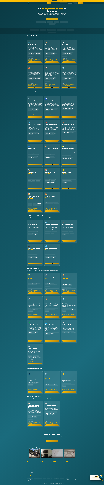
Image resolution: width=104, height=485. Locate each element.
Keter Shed (30, 77)
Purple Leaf (52, 284)
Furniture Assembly (50, 44)
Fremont (50, 85)
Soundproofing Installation (34, 248)
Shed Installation (32, 69)
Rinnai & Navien (53, 133)
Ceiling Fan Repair (29, 473)
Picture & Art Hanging (30, 472)
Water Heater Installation (51, 124)
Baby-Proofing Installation (68, 375)
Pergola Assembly (49, 277)
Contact (58, 2)
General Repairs (32, 405)
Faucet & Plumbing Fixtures (34, 124)
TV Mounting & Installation (34, 44)
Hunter (68, 77)
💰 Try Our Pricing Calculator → (52, 18)
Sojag (52, 283)
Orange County (30, 60)
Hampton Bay (64, 77)
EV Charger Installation (67, 224)
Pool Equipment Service (51, 324)
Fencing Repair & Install (67, 277)
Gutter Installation (66, 300)
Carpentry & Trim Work (33, 172)
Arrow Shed (34, 78)
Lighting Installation (67, 172)
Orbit (38, 283)
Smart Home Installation (68, 148)
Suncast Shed (34, 77)
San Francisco (36, 59)
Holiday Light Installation (34, 324)
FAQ (66, 462)
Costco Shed (38, 78)
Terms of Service (67, 464)
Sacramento (34, 60)
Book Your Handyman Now (52, 440)
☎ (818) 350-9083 (63, 2)
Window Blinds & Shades (51, 172)
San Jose (39, 59)
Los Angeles (29, 59)
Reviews (45, 2)
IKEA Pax (32, 382)
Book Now (35, 62)
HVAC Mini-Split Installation (51, 224)
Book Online (80, 2)
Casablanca (71, 77)
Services (41, 2)
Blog (52, 2)
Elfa (29, 382)
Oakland (53, 84)
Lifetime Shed (39, 77)
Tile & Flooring (31, 148)
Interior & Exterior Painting (51, 148)
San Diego (32, 59)
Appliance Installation (50, 196)
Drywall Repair (31, 100)
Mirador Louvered (48, 284)
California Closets (36, 382)
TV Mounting (28, 462)
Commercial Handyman (50, 405)
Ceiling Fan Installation (67, 69)
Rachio (29, 283)
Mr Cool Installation (32, 224)
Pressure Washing (32, 300)
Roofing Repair (48, 300)
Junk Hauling (51, 69)
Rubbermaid (30, 78)
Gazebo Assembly (29, 464)
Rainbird (33, 283)
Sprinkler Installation (33, 277)
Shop (55, 2)
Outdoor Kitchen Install (67, 324)
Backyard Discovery (48, 283)
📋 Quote (49, 2)
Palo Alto (55, 84)
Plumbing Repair (49, 100)
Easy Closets (30, 383)
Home (38, 2)
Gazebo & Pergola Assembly (69, 44)
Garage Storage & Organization (49, 376)
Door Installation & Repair (68, 124)
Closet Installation (32, 375)
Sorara (56, 284)
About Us (54, 462)
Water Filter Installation (51, 248)
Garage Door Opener (33, 348)
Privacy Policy (67, 463)
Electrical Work (66, 100)
